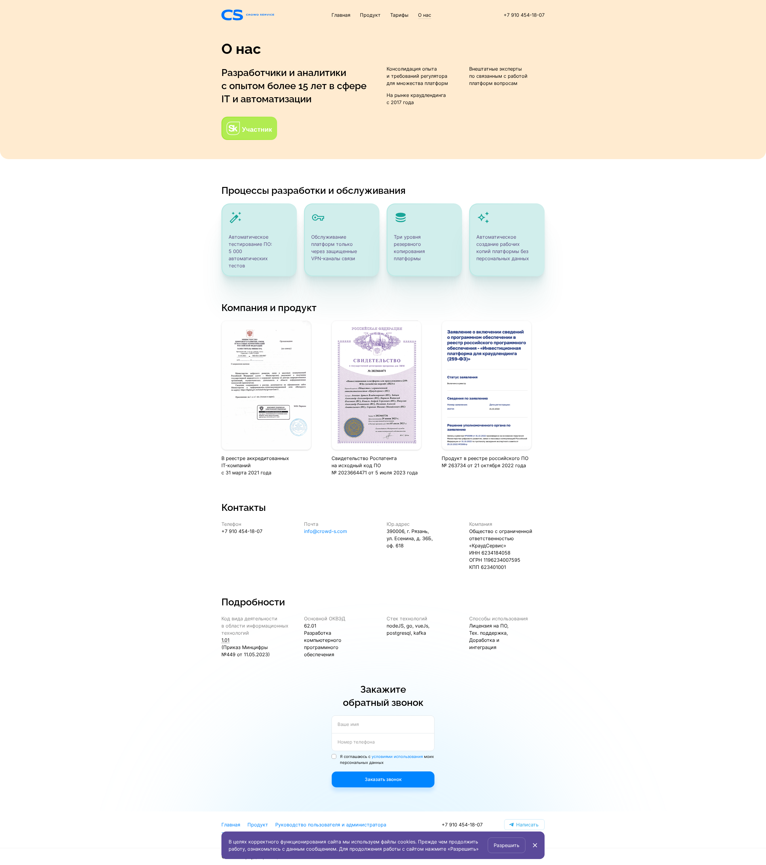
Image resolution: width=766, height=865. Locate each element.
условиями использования (397, 756)
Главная (341, 15)
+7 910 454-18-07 (524, 15)
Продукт (370, 15)
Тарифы (399, 15)
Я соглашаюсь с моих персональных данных (387, 759)
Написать (527, 824)
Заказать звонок (383, 779)
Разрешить (506, 845)
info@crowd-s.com (325, 531)
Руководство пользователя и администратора (330, 824)
